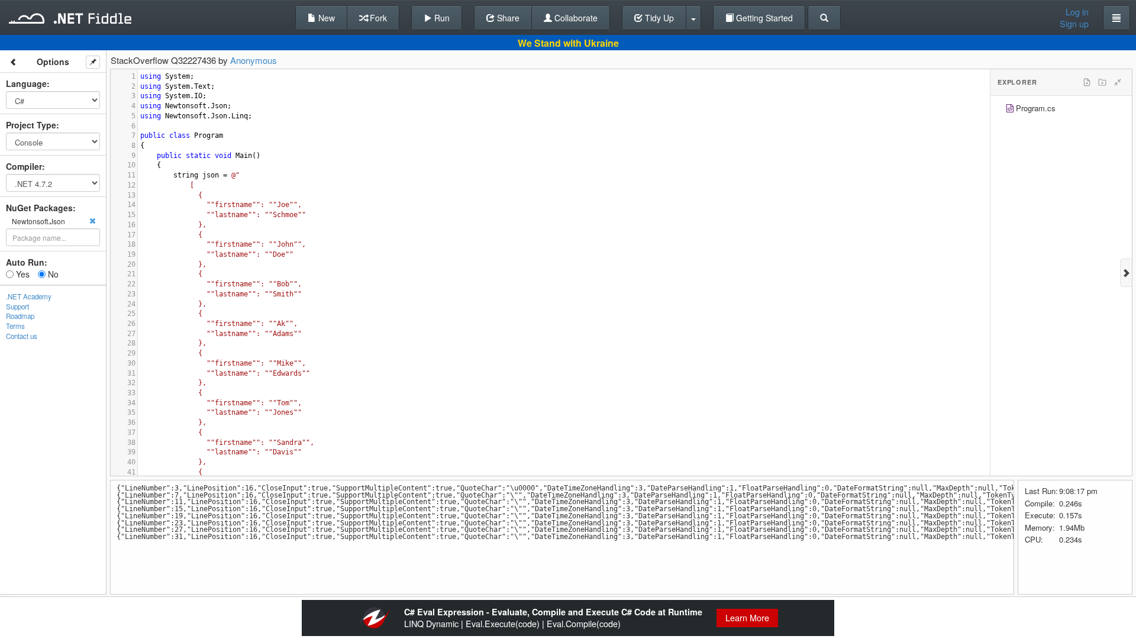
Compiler (24, 166)
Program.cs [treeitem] (1036, 108)
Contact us (21, 336)
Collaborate (575, 18)
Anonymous (253, 60)
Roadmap (20, 316)
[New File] (1087, 82)
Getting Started (763, 18)
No (52, 274)
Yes (22, 274)
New (325, 18)
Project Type (31, 125)
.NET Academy (28, 296)
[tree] (1061, 110)
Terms (15, 326)
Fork (377, 18)
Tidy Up (658, 18)
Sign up (1074, 24)
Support (17, 306)
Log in (1077, 12)
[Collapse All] (1118, 82)
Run (441, 18)
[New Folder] (1102, 82)
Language (26, 83)
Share (507, 18)
